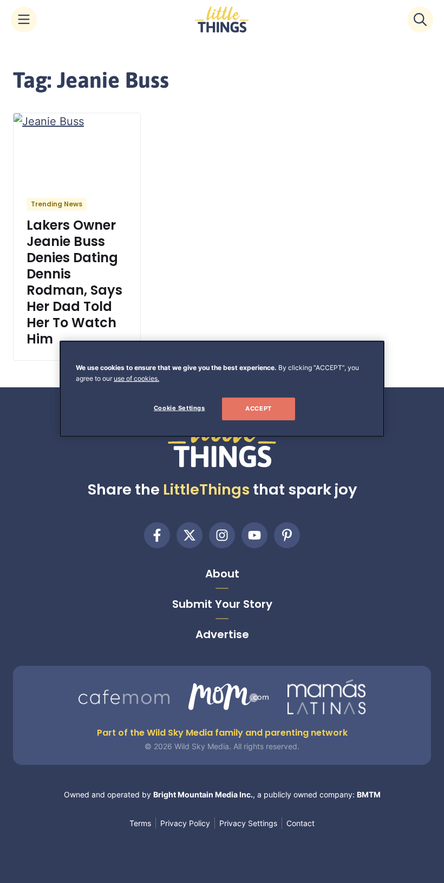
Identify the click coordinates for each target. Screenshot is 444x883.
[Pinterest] (287, 535)
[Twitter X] (190, 535)
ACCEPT (258, 408)
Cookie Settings (179, 408)
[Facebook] (157, 535)
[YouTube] (254, 535)
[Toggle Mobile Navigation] (24, 20)
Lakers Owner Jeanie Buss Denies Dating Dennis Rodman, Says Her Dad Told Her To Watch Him (74, 282)
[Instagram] (222, 535)
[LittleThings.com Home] (222, 20)
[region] (222, 389)
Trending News (56, 204)
